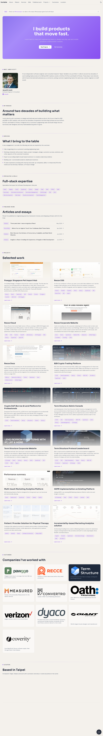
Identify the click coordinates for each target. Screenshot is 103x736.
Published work (37, 2)
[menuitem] (11, 2)
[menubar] (37, 2)
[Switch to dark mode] (100, 2)
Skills (29, 2)
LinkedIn (6, 94)
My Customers (58, 47)
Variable (4, 2)
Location (63, 2)
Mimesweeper (18, 11)
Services (23, 2)
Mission (17, 2)
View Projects (44, 47)
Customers (55, 2)
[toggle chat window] (99, 732)
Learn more (7, 300)
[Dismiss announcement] (98, 11)
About (11, 2)
